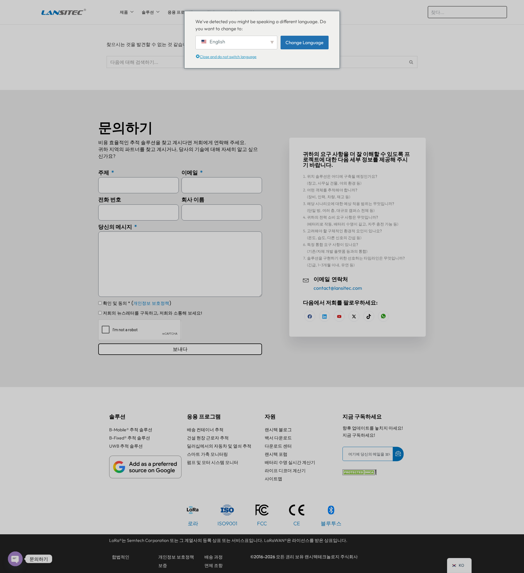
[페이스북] (309, 316)
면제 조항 (213, 565)
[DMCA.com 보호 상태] (360, 473)
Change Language (304, 42)
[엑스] (354, 316)
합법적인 (120, 557)
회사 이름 (192, 199)
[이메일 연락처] (306, 280)
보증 (162, 565)
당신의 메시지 (115, 226)
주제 (104, 172)
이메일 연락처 (331, 279)
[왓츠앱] (383, 316)
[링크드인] (324, 316)
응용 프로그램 (180, 12)
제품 (124, 12)
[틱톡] (368, 316)
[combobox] (467, 12)
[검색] (411, 62)
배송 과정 (213, 557)
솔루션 (148, 12)
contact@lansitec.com (338, 288)
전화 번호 (109, 199)
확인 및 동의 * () (137, 303)
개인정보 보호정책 (151, 303)
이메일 (190, 172)
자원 (270, 416)
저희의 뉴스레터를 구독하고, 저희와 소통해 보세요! (152, 313)
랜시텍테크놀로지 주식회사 (331, 556)
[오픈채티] (15, 558)
